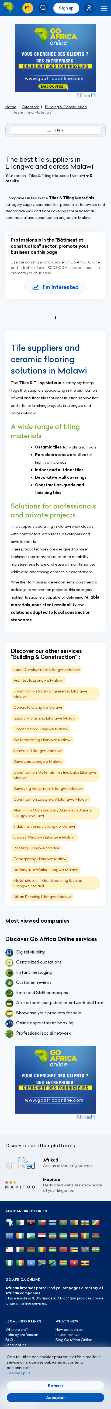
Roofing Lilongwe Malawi (36, 848)
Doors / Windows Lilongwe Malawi (44, 837)
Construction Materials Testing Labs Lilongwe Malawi (54, 775)
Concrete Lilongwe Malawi (37, 707)
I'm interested (61, 287)
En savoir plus (18, 1373)
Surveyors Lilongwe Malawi (37, 761)
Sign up (66, 8)
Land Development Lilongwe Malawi (46, 669)
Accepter (55, 1397)
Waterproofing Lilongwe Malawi (42, 739)
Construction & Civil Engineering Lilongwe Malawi (50, 694)
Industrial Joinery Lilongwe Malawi (44, 826)
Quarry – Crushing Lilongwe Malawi (45, 718)
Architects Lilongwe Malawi (38, 680)
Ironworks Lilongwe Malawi (37, 750)
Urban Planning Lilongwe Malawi (42, 896)
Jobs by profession (21, 1334)
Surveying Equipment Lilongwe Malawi (48, 788)
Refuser (55, 1385)
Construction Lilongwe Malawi (40, 729)
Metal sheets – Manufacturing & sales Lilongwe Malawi (47, 883)
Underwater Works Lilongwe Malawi (45, 869)
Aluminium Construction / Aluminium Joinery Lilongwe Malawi (52, 813)
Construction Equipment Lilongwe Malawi (51, 799)
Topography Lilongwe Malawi (40, 858)
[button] (89, 8)
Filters (58, 130)
